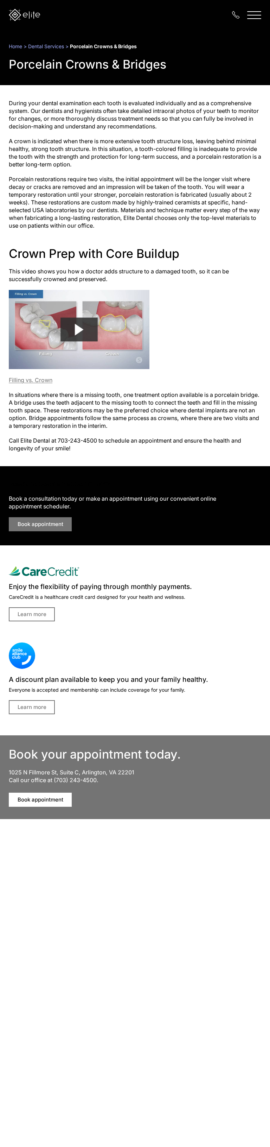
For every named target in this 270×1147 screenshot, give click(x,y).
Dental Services (46, 46)
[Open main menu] (254, 15)
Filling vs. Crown (30, 380)
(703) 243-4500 (75, 780)
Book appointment (40, 524)
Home (15, 46)
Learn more (32, 614)
